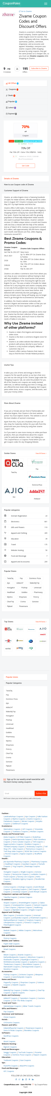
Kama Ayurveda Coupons (22, 839)
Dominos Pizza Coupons (21, 1055)
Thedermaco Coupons (12, 964)
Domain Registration (29, 516)
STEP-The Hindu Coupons (22, 1000)
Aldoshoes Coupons (35, 957)
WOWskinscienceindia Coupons (16, 962)
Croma (23, 601)
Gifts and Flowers (29, 527)
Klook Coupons (9, 1041)
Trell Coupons (37, 842)
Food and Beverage (29, 556)
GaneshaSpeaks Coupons (22, 977)
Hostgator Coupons (11, 872)
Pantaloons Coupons (12, 821)
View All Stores (41, 453)
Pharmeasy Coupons (39, 861)
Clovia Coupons (10, 1017)
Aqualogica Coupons (29, 959)
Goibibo (24, 592)
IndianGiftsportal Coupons (14, 1028)
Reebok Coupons (10, 930)
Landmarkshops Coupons (13, 816)
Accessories (7, 971)
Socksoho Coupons (23, 915)
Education (29, 539)
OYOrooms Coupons (12, 1022)
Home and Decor (9, 979)
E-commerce (7, 899)
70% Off (25, 148)
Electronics (29, 521)
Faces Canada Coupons (21, 842)
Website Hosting (29, 550)
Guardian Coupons (29, 864)
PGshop (24, 587)
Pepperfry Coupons (11, 982)
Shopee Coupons (10, 903)
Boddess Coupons (32, 844)
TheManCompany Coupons (14, 846)
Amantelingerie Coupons (28, 903)
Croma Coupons (10, 887)
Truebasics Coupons (20, 831)
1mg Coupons (17, 866)
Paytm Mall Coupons (12, 944)
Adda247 (19, 583)
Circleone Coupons (26, 974)
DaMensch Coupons (20, 823)
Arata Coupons (9, 837)
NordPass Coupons (11, 1036)
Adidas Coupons (25, 930)
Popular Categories (14, 683)
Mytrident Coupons (19, 910)
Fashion (5, 813)
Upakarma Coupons (37, 962)
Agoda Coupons (18, 993)
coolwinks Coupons (38, 874)
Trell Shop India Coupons (13, 851)
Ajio (8, 583)
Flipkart (10, 606)
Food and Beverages (10, 1049)
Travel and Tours (9, 1003)
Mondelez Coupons (31, 1030)
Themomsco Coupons (34, 849)
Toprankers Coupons (28, 998)
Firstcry (36, 597)
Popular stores (12, 677)
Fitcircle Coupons (11, 854)
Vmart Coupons (10, 949)
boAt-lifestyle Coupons (38, 892)
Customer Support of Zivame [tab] (16, 190)
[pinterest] (29, 1079)
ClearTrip (10, 601)
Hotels (4, 1019)
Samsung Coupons (19, 889)
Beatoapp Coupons (32, 866)
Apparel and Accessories (29, 562)
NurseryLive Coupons (20, 874)
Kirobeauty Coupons (34, 846)
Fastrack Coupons (40, 905)
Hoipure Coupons (40, 1055)
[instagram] (26, 1079)
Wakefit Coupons (19, 985)
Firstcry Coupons (10, 938)
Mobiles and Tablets (10, 940)
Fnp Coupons (9, 1011)
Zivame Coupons (33, 819)
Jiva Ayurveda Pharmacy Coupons (16, 861)
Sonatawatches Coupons (22, 905)
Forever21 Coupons (31, 922)
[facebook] (16, 1079)
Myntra (9, 597)
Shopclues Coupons (27, 982)
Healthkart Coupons (12, 864)
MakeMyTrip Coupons (12, 990)
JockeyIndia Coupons (20, 918)
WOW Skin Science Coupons (35, 851)
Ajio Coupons (30, 816)
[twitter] (19, 1079)
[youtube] (23, 1079)
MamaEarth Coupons (12, 967)
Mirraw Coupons (28, 821)
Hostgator (11, 587)
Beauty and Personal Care (13, 834)
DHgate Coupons (35, 910)
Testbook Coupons (11, 1060)
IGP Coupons (27, 829)
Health (4, 858)
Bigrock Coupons (10, 1047)
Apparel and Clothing (29, 533)
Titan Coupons (10, 907)
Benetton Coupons (11, 969)
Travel (29, 544)
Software (6, 1033)
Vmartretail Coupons (38, 918)
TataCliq (10, 578)
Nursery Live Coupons (25, 876)
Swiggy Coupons (10, 1052)
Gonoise (35, 601)
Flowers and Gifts (9, 1025)
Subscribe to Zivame (39, 68)
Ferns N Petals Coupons (13, 1030)
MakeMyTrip (34, 583)
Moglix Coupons (27, 872)
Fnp (21, 578)
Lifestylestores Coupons (13, 922)
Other (4, 869)
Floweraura (23, 606)
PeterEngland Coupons (12, 925)
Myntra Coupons (18, 819)
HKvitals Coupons (36, 831)
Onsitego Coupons (25, 887)
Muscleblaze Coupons (31, 964)
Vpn (3, 1062)
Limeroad (37, 587)
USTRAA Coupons (24, 837)
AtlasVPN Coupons (27, 1066)
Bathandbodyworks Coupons (15, 957)
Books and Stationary (11, 995)
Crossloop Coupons (20, 892)
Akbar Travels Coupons (32, 1006)
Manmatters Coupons (12, 829)
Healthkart (11, 592)
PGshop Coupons (10, 974)
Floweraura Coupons (34, 1028)
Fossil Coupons (9, 876)
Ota (3, 1038)
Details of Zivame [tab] (11, 178)
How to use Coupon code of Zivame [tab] (19, 184)
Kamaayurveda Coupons (31, 967)
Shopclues (23, 597)
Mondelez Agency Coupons (22, 879)
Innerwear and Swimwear (12, 1014)
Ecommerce (7, 826)
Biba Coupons (9, 915)
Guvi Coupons (25, 1060)
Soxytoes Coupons (34, 920)
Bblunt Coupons (10, 955)
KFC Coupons (9, 1071)
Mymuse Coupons (25, 907)
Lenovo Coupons (25, 897)
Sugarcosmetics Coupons (13, 844)
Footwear (6, 927)
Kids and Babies (8, 935)
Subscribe (41, 793)
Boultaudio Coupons (11, 959)
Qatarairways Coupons (12, 1006)
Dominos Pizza (35, 578)
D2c (3, 951)
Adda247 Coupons (11, 998)
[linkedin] (33, 1079)
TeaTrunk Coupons (25, 1052)
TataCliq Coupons (10, 897)
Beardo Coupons (24, 955)
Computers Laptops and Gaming (16, 894)
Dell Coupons (34, 889)
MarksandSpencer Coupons (14, 920)
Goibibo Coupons (29, 990)
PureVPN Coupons (11, 1066)
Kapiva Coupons (26, 854)
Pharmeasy (38, 592)
